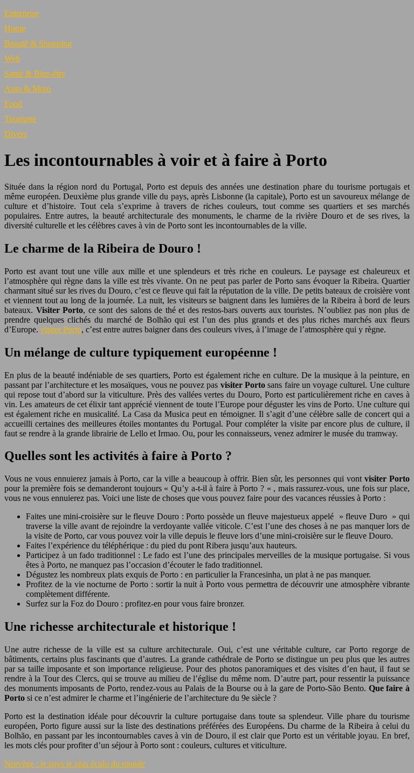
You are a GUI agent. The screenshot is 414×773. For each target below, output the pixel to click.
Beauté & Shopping (38, 43)
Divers (15, 133)
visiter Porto (60, 329)
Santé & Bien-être (34, 73)
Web (12, 58)
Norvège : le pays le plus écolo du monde (74, 763)
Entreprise (21, 13)
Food (13, 103)
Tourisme (20, 118)
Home (14, 28)
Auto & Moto (27, 88)
